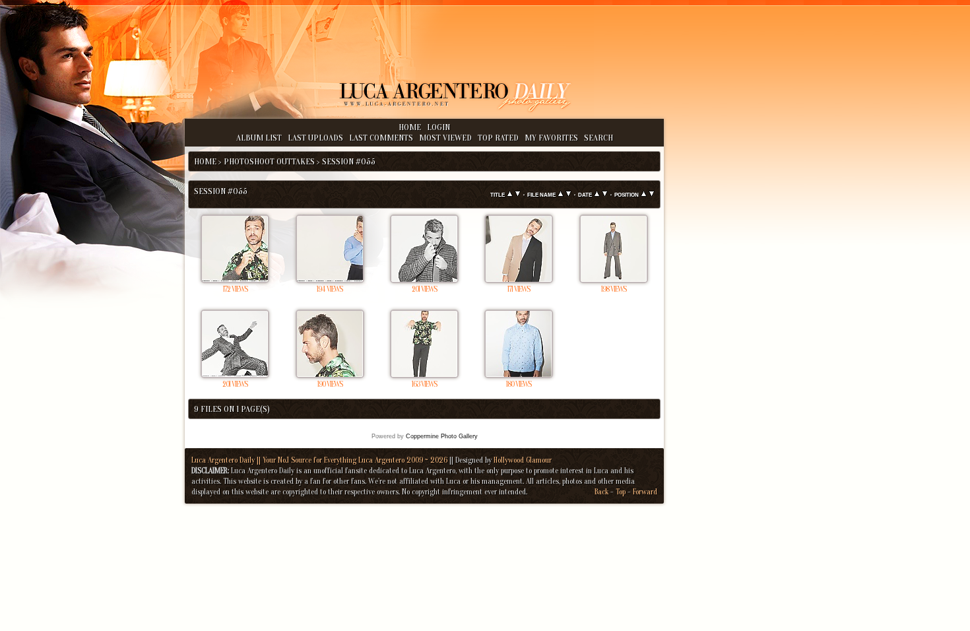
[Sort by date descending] (605, 194)
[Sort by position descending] (652, 194)
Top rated (498, 138)
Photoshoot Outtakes (269, 161)
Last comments (381, 138)
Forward (645, 491)
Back (601, 491)
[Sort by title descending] (518, 194)
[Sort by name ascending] (561, 194)
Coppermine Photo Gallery (442, 436)
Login (438, 127)
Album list (259, 138)
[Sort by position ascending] (644, 194)
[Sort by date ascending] (597, 194)
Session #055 (348, 161)
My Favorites (551, 138)
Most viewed (445, 138)
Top (621, 491)
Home (410, 127)
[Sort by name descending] (568, 194)
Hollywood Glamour (523, 460)
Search (598, 138)
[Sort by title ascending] (510, 194)
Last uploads (315, 138)
